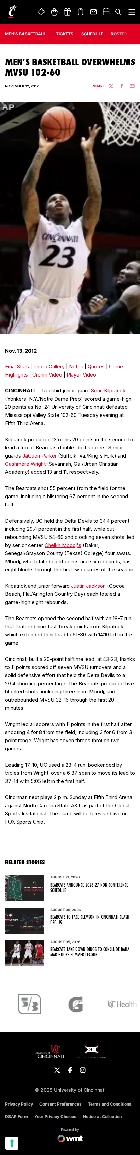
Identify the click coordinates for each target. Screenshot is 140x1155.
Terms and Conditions (110, 1104)
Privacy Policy (19, 1104)
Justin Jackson (88, 586)
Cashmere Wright (25, 464)
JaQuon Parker (39, 455)
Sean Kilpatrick (108, 390)
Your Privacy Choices (55, 1116)
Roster (119, 33)
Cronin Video (47, 374)
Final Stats (17, 366)
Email (94, 12)
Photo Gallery (49, 366)
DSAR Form (16, 1116)
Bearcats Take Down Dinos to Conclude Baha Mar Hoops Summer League (89, 952)
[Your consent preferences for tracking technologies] (11, 1143)
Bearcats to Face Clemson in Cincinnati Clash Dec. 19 (89, 919)
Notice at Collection (102, 1116)
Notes (76, 366)
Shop (54, 12)
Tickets (42, 12)
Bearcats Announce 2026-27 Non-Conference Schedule (89, 887)
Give (67, 12)
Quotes (96, 366)
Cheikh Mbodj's (63, 545)
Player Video (81, 374)
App (80, 12)
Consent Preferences (60, 1104)
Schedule (92, 33)
